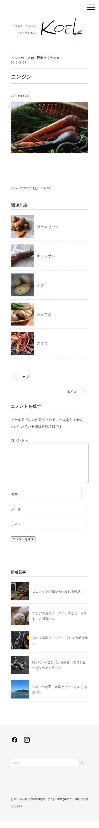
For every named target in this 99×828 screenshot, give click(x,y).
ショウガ (44, 314)
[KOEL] (49, 19)
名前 (14, 493)
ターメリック (48, 226)
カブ (26, 376)
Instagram (63, 799)
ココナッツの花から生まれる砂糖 (56, 591)
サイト (16, 524)
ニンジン (45, 188)
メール (16, 509)
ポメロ (71, 391)
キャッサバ (46, 255)
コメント (19, 440)
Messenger (38, 799)
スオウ (42, 343)
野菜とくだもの (48, 57)
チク (40, 284)
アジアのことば (23, 57)
